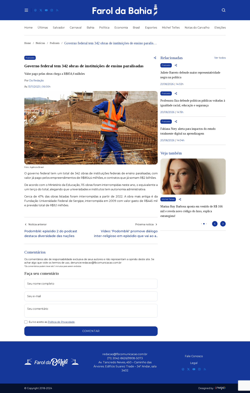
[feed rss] (57, 10)
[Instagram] (51, 10)
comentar (91, 331)
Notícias (40, 43)
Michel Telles (171, 27)
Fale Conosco (194, 356)
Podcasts (55, 43)
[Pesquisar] (224, 10)
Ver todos (220, 57)
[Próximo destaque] (223, 223)
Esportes (151, 27)
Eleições (220, 27)
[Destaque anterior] (215, 223)
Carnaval (76, 27)
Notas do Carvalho (197, 27)
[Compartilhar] (155, 57)
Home (28, 27)
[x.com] (40, 10)
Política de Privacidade (61, 322)
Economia (121, 27)
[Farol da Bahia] (125, 10)
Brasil (136, 27)
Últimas (43, 27)
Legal (194, 363)
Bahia (90, 27)
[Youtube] (46, 10)
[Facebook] (35, 10)
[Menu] (26, 10)
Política (104, 27)
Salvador (59, 27)
